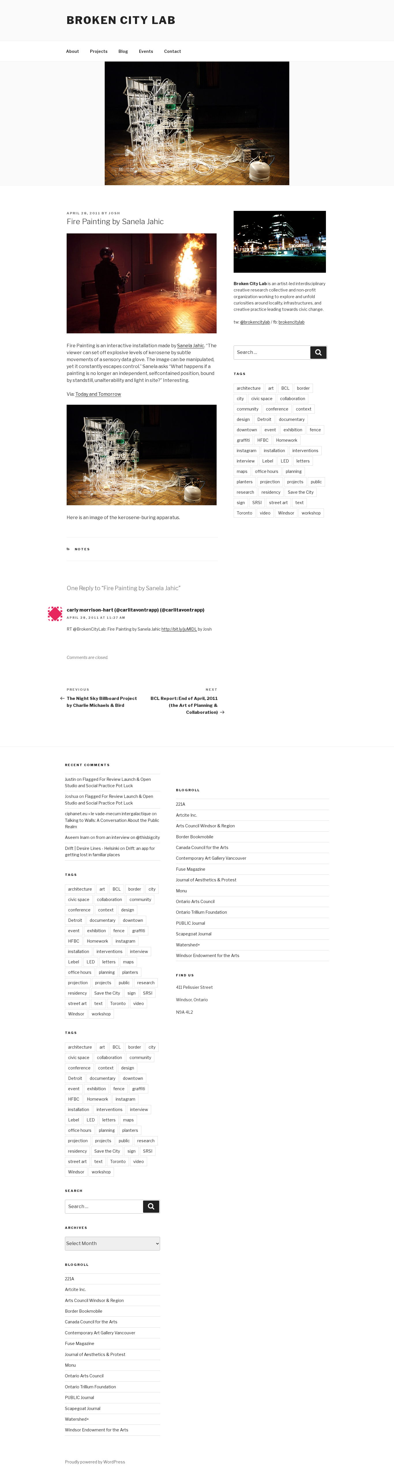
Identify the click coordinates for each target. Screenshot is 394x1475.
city (240, 398)
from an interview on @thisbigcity (128, 837)
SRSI (257, 502)
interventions (305, 450)
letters (303, 460)
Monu (70, 1365)
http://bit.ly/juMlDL (179, 629)
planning (294, 471)
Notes (82, 549)
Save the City (301, 492)
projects (295, 481)
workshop (311, 512)
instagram (246, 450)
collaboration (292, 398)
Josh (114, 213)
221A (69, 1278)
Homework (286, 440)
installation (274, 450)
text (299, 502)
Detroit (264, 419)
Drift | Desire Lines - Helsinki (92, 848)
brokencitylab (292, 321)
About (72, 51)
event (270, 429)
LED (285, 460)
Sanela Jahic (190, 345)
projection (270, 481)
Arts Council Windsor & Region (94, 1300)
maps (242, 471)
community (247, 408)
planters (245, 481)
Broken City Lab (121, 20)
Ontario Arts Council (84, 1375)
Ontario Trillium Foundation (90, 1386)
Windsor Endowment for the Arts (96, 1429)
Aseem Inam (77, 837)
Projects (99, 51)
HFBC (263, 440)
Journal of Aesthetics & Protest (95, 1354)
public (316, 481)
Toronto (244, 512)
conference (277, 408)
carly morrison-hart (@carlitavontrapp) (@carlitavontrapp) (135, 610)
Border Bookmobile (83, 1311)
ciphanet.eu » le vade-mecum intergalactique (108, 813)
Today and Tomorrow (98, 394)
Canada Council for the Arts (91, 1321)
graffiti (243, 440)
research (245, 492)
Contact (172, 51)
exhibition (293, 429)
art (271, 388)
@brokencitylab (255, 321)
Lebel (267, 460)
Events (146, 51)
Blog (123, 51)
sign (241, 502)
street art (278, 502)
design (243, 419)
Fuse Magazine (79, 1343)
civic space (262, 398)
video (265, 512)
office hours (266, 471)
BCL (285, 388)
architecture (249, 388)
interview (246, 460)
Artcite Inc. (75, 1289)
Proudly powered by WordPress (95, 1461)
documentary (292, 419)
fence (315, 429)
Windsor (286, 512)
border (303, 388)
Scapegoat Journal (82, 1408)
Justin (70, 779)
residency (271, 492)
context (304, 408)
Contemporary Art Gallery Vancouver (100, 1332)
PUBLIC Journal (79, 1397)
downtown (247, 429)
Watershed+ (77, 1419)
